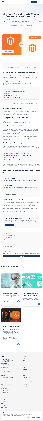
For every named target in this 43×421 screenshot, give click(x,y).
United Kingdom (4, 407)
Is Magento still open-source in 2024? (9, 239)
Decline (33, 417)
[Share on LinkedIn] (28, 29)
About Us (24, 360)
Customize (28, 417)
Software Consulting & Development (7, 377)
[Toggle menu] (41, 2)
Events (24, 363)
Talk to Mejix (21, 256)
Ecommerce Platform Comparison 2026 (8, 382)
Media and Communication (27, 386)
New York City (3, 397)
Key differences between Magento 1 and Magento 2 (11, 244)
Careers (24, 362)
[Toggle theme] (38, 2)
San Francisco (3, 401)
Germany (3, 409)
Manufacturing (25, 382)
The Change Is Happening (7, 242)
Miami (2, 403)
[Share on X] (25, 29)
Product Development (5, 386)
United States (3, 405)
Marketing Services (4, 392)
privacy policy (21, 415)
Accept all (38, 417)
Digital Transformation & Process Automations (9, 384)
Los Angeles (3, 399)
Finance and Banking (26, 377)
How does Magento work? (7, 240)
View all (4, 269)
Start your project (9, 224)
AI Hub (24, 367)
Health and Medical (26, 379)
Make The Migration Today (7, 246)
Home (24, 358)
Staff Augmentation (4, 388)
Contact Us (25, 369)
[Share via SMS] (21, 29)
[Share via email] (19, 29)
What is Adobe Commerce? (7, 237)
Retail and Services (26, 384)
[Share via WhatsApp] (23, 29)
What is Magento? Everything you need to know (11, 235)
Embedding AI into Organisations (7, 379)
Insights (24, 365)
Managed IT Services (4, 390)
